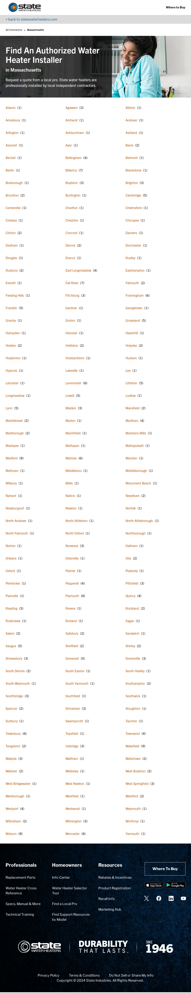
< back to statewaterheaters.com (31, 19)
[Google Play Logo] (175, 885)
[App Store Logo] (154, 885)
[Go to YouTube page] (183, 898)
